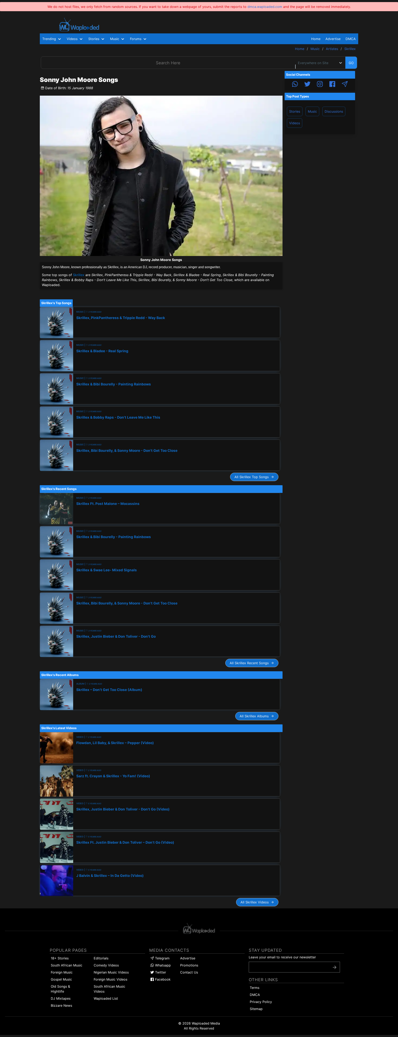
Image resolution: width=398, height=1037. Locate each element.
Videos (294, 123)
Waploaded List (106, 998)
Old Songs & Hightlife (60, 988)
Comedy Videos (106, 965)
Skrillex (78, 275)
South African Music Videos (109, 988)
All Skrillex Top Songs (252, 477)
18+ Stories (60, 958)
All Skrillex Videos (255, 902)
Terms (254, 988)
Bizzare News (61, 1005)
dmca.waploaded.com (265, 7)
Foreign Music (62, 972)
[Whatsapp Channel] (295, 84)
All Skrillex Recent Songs (250, 663)
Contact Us (189, 972)
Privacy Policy (261, 1002)
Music (312, 111)
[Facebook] (332, 84)
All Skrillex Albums (255, 716)
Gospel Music (61, 979)
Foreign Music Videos (110, 979)
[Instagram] (320, 84)
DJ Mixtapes (60, 998)
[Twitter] (307, 84)
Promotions (189, 965)
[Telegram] (344, 84)
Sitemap (256, 1009)
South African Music (66, 965)
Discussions (334, 111)
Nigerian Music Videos (111, 972)
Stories (294, 111)
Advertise (187, 958)
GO (351, 63)
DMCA (351, 39)
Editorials (101, 958)
